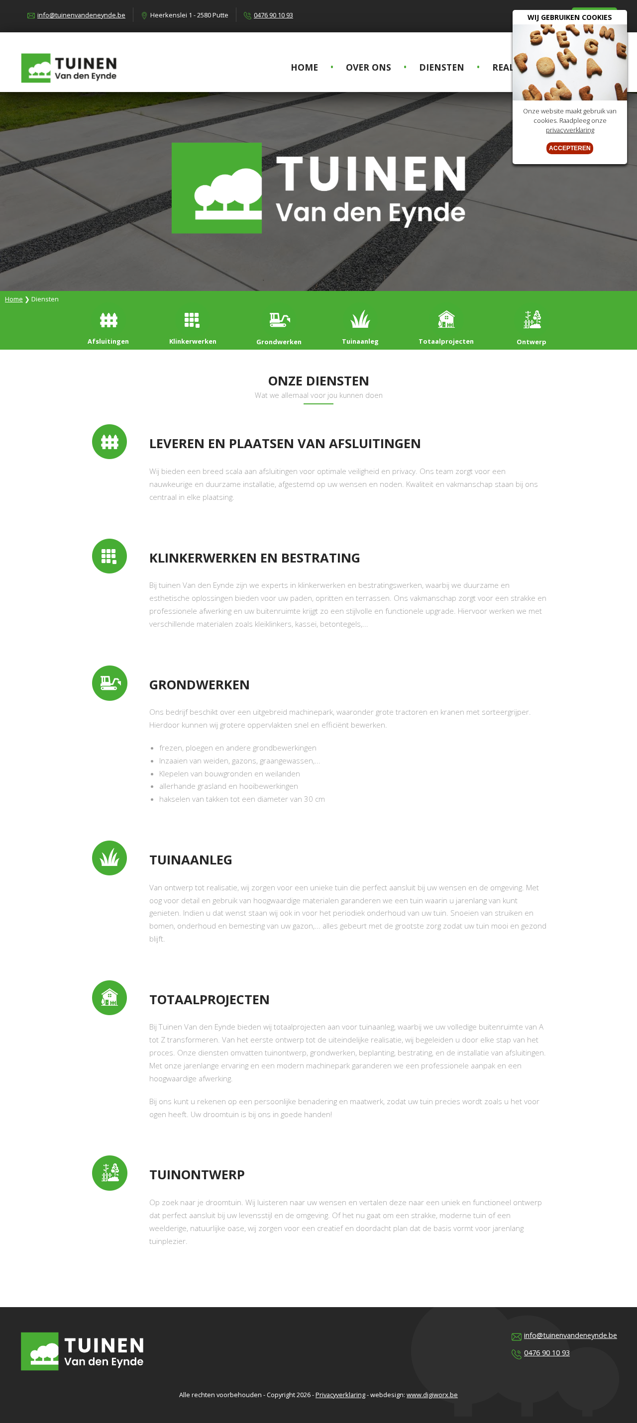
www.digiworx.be (432, 1394)
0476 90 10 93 (273, 14)
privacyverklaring (570, 129)
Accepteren (570, 148)
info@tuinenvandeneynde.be (81, 14)
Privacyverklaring (340, 1394)
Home (14, 298)
